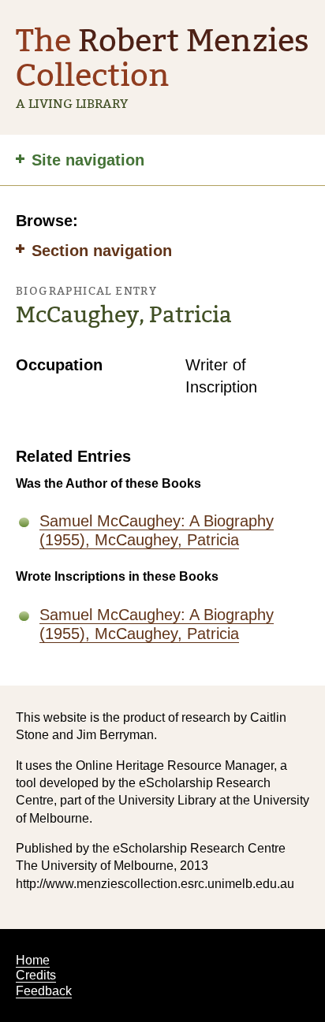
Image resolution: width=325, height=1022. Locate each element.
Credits (36, 975)
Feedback (44, 991)
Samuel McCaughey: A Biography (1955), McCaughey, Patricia (156, 530)
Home (33, 960)
